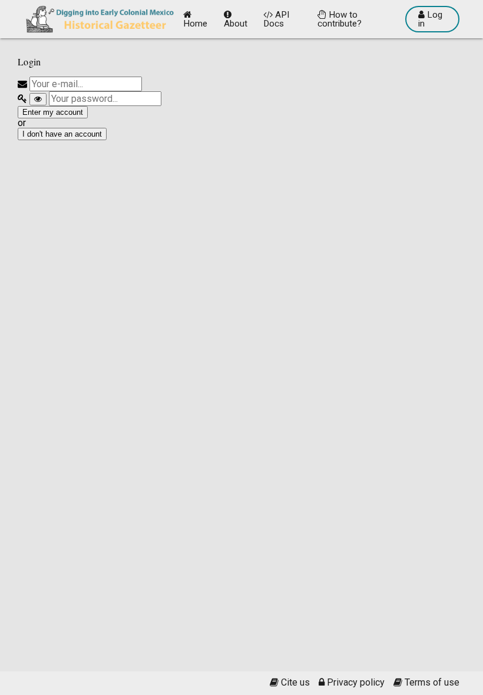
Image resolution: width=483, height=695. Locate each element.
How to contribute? (339, 19)
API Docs (276, 19)
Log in (430, 19)
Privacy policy (355, 682)
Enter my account (52, 112)
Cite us (294, 682)
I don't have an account (62, 134)
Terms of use (430, 682)
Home (195, 23)
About (235, 23)
